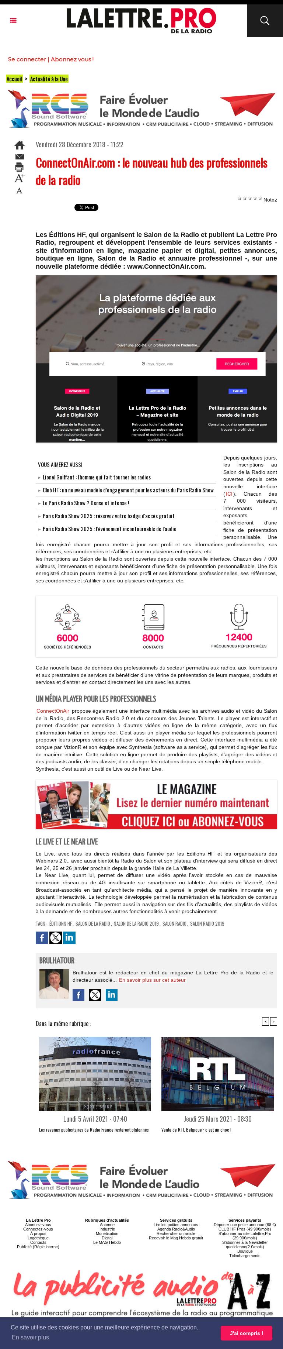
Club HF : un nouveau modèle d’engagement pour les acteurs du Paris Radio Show (128, 490)
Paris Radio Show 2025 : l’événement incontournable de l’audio (110, 528)
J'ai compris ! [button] (246, 1333)
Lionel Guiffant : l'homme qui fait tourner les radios (97, 477)
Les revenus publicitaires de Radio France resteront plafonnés (94, 1129)
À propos (38, 1233)
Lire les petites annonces (176, 1224)
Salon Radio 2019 (207, 923)
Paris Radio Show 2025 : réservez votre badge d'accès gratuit (109, 516)
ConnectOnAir (52, 711)
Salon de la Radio (93, 923)
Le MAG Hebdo (107, 1242)
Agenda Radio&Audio (176, 1229)
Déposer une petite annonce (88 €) (245, 1224)
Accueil (14, 79)
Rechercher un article (176, 1233)
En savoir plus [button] (30, 1337)
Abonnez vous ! (72, 59)
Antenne (107, 1224)
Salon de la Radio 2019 (136, 923)
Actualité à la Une (49, 79)
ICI (229, 494)
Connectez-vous (38, 1229)
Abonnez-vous (38, 1224)
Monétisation (107, 1233)
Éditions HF (60, 923)
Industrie (107, 1229)
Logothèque (38, 1238)
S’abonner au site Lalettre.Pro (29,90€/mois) (245, 1235)
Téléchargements (245, 1255)
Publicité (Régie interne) (38, 1247)
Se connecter (27, 59)
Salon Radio (174, 923)
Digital (107, 1238)
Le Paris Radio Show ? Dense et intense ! (86, 503)
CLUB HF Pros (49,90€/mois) (245, 1229)
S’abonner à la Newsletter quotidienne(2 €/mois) (245, 1244)
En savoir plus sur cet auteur (152, 980)
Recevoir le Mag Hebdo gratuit (176, 1238)
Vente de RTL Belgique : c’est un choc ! (196, 1129)
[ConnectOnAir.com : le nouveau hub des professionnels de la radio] (156, 598)
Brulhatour (56, 961)
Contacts (38, 1242)
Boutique (245, 1251)
